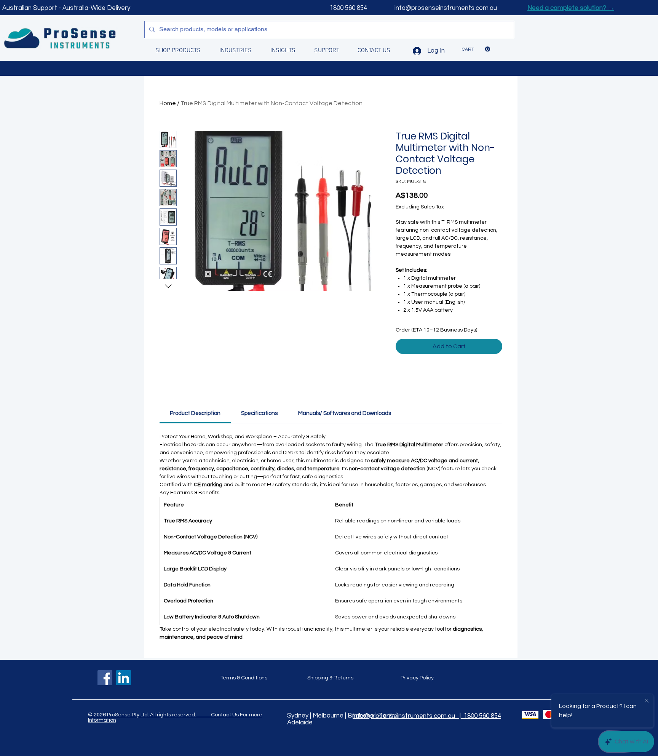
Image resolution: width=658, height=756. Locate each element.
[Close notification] (647, 701)
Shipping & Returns (330, 678)
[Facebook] (104, 677)
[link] (195, 413)
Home (168, 103)
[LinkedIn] (123, 677)
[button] (476, 49)
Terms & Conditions (243, 678)
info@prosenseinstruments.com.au (445, 8)
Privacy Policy (417, 678)
